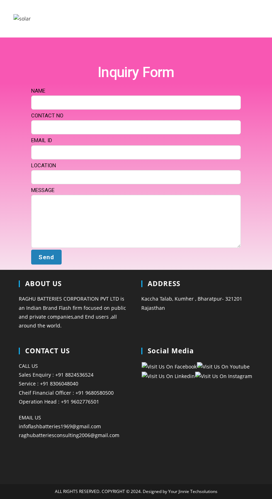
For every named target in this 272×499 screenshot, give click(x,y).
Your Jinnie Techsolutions (192, 491)
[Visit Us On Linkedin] (168, 375)
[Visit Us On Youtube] (223, 365)
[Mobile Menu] (256, 18)
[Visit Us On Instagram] (223, 375)
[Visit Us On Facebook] (169, 365)
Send (46, 257)
